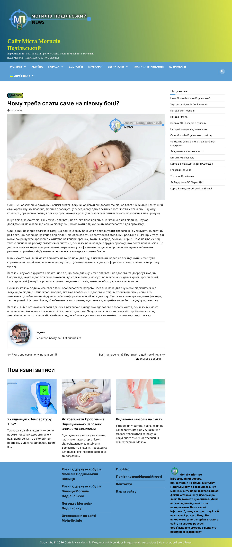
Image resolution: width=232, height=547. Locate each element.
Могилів (16, 66)
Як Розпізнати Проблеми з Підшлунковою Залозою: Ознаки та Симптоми (83, 424)
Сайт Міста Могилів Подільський (33, 44)
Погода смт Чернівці (182, 110)
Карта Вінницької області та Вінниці (191, 188)
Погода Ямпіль (179, 116)
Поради (53, 66)
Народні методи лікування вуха (189, 129)
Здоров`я (76, 66)
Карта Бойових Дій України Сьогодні (191, 163)
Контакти (124, 484)
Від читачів (116, 66)
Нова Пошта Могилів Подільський (190, 98)
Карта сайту (126, 491)
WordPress (185, 542)
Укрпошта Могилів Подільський (188, 104)
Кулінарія (95, 66)
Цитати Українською (182, 157)
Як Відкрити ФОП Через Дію (186, 182)
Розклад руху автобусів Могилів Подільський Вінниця (82, 474)
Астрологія (177, 66)
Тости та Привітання (148, 66)
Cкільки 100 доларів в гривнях (188, 123)
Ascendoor (149, 542)
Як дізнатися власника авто (186, 151)
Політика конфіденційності (139, 477)
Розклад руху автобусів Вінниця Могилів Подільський (82, 491)
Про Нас (123, 469)
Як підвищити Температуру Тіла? (29, 421)
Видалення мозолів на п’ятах (139, 419)
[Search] (222, 71)
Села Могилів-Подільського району (191, 135)
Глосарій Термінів (180, 169)
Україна (37, 66)
